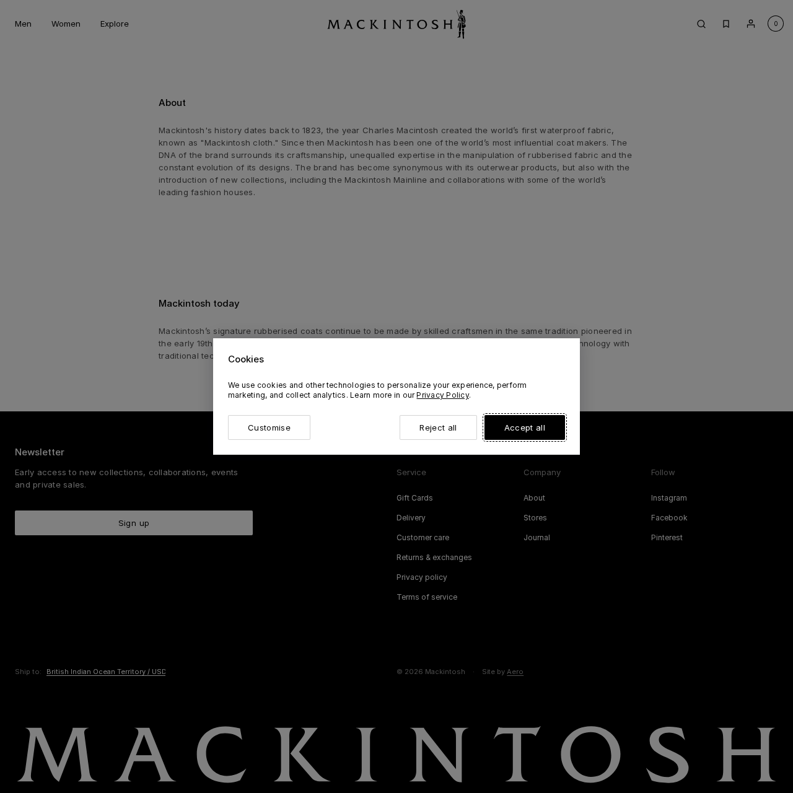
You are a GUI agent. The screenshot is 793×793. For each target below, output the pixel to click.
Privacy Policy (442, 395)
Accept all (524, 427)
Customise (269, 427)
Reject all (438, 427)
